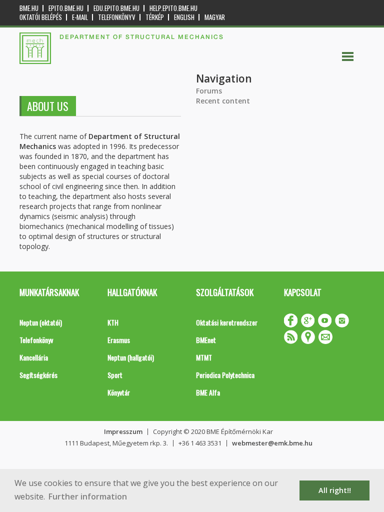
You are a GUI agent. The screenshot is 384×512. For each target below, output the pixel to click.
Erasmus (119, 339)
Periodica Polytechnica (225, 375)
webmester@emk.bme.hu (272, 443)
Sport (115, 375)
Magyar (214, 17)
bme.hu (29, 8)
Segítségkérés (39, 375)
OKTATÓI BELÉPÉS (41, 17)
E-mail (80, 17)
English (184, 17)
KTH (113, 322)
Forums (209, 91)
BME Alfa (208, 392)
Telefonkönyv (117, 17)
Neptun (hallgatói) (131, 357)
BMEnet (206, 339)
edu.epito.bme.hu (117, 8)
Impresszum (123, 431)
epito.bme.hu (66, 8)
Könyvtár (119, 392)
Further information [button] (87, 496)
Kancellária (34, 357)
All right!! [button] (334, 490)
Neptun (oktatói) (41, 322)
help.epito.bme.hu (174, 8)
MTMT (204, 357)
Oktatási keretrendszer (227, 322)
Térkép (155, 17)
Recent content (223, 101)
